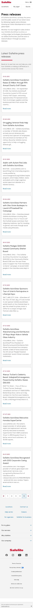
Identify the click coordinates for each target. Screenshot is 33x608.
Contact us (24, 507)
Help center (9, 512)
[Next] (28, 496)
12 (11, 496)
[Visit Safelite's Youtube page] (19, 556)
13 (15, 496)
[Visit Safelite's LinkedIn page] (26, 556)
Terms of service (16, 563)
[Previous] (3, 496)
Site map (16, 579)
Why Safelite (5, 535)
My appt (16, 6)
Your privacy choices (14, 567)
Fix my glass (5, 525)
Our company (6, 540)
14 (20, 496)
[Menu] (31, 2)
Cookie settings (5, 606)
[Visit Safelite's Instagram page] (13, 556)
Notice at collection (16, 583)
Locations (5, 6)
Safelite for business (24, 517)
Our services (5, 530)
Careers (24, 512)
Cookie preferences (16, 571)
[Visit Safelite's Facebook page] (7, 556)
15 (24, 496)
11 (7, 496)
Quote (28, 6)
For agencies (9, 517)
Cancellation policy (16, 575)
